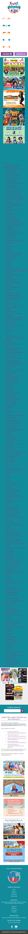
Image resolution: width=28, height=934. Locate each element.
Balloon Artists (10, 395)
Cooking (8, 476)
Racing (8, 607)
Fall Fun (8, 647)
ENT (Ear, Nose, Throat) (13, 358)
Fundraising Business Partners (15, 222)
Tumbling (8, 629)
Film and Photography (13, 491)
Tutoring (8, 212)
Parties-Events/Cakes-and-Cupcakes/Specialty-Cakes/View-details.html (17, 732)
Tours (7, 332)
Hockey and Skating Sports (14, 590)
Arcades (8, 244)
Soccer (8, 619)
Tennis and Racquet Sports (14, 627)
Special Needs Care (12, 383)
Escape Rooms (10, 259)
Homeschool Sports (12, 592)
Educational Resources (13, 175)
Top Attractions (10, 330)
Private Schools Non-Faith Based (16, 200)
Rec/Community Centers (13, 305)
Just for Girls (10, 499)
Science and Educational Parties (16, 452)
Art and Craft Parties (12, 393)
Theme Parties (10, 460)
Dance (8, 480)
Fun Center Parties (12, 425)
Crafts (8, 478)
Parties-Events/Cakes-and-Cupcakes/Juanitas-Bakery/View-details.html (17, 735)
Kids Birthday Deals (12, 432)
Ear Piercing (9, 550)
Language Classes (12, 501)
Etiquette (8, 487)
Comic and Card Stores (13, 541)
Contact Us (14, 892)
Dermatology (10, 356)
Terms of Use (14, 894)
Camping (8, 250)
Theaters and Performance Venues (14, 327)
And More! (14, 911)
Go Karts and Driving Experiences (16, 271)
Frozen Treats (10, 554)
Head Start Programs (12, 177)
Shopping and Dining (9, 531)
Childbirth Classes (11, 350)
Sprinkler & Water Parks (13, 320)
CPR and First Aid (11, 354)
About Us (14, 891)
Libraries (8, 285)
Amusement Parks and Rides (15, 240)
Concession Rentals (12, 411)
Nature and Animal (12, 507)
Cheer (8, 576)
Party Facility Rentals (12, 440)
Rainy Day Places (11, 303)
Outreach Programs (12, 509)
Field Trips (9, 261)
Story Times (9, 521)
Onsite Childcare (11, 187)
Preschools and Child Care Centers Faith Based (14, 190)
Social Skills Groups (12, 230)
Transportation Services (13, 210)
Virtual (8, 527)
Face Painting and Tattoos (14, 419)
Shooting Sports (11, 613)
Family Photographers (13, 220)
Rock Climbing (10, 609)
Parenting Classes (11, 511)
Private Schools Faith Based (15, 197)
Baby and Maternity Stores (14, 533)
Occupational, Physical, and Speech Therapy (14, 371)
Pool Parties (9, 448)
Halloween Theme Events (14, 651)
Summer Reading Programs (15, 525)
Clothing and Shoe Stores (14, 539)
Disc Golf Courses (11, 257)
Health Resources (9, 342)
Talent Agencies (11, 236)
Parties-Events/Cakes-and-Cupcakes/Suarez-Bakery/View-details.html (17, 738)
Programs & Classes (9, 462)
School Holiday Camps (13, 165)
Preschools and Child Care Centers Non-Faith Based (14, 194)
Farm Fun (9, 649)
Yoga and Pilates (11, 637)
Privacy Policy (14, 896)
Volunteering (10, 529)
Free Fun (8, 265)
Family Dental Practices (13, 362)
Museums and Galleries (13, 293)
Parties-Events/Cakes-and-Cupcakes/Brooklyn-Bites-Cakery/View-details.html (16, 746)
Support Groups (11, 234)
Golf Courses (10, 273)
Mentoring (9, 503)
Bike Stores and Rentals (13, 535)
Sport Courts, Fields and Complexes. (13, 314)
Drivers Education (11, 485)
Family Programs (11, 489)
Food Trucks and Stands (13, 423)
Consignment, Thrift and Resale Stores (16, 545)
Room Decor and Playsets (14, 560)
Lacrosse (9, 597)
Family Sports (10, 580)
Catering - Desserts (12, 403)
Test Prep (9, 208)
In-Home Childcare (12, 181)
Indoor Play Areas (11, 281)
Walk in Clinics (10, 387)
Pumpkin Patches (11, 660)
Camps (5, 163)
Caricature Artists (11, 401)
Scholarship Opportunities (14, 204)
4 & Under (9, 464)
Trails (7, 334)
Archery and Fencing (12, 570)
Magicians (9, 434)
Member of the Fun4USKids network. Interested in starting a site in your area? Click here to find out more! (14, 902)
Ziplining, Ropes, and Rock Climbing (14, 339)
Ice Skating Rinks (11, 653)
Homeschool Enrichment (13, 497)
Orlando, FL (14, 908)
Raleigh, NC (14, 906)
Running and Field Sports (14, 611)
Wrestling (9, 635)
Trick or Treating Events (13, 664)
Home (14, 889)
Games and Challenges (13, 269)
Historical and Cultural (13, 495)
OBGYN (8, 368)
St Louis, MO (14, 910)
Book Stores (10, 537)
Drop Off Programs (12, 173)
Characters (9, 407)
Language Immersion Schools (15, 183)
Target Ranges (10, 324)
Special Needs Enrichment (14, 517)
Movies (8, 291)
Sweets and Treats (12, 564)
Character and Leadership (14, 470)
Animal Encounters (12, 242)
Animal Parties (10, 391)
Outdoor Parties (11, 438)
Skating (8, 309)
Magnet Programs (11, 185)
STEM (8, 519)
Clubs (7, 474)
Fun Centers (10, 267)
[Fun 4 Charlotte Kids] (14, 7)
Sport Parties (10, 458)
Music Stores (10, 558)
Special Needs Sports (13, 621)
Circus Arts (9, 472)
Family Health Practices (13, 364)
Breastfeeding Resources (14, 348)
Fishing (8, 263)
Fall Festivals (10, 645)
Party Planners (10, 442)
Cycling (8, 578)
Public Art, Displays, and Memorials (13, 300)
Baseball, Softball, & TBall (14, 572)
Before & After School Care (14, 169)
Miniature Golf (10, 289)
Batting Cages (10, 246)
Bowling (8, 248)
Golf (7, 584)
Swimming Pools (11, 322)
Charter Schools (11, 171)
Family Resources (9, 216)
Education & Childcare (10, 167)
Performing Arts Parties (13, 444)
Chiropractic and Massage (14, 352)
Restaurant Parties (12, 450)
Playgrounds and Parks (13, 297)
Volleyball (9, 631)
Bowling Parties (11, 397)
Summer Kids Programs (13, 523)
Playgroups (9, 228)
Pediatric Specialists (12, 379)
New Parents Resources (13, 226)
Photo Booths (10, 446)
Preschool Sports (11, 605)
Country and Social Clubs (14, 252)
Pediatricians (10, 381)
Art (7, 466)
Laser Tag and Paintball (13, 283)
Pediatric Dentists (11, 377)
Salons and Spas (11, 307)
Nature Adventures (12, 295)
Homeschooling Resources (14, 224)
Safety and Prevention (13, 513)
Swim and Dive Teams (13, 623)
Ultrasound (9, 385)
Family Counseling (11, 360)
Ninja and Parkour (11, 603)
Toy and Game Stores (13, 566)
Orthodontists (10, 375)
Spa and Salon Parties (13, 454)
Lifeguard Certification (13, 599)
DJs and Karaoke (11, 417)
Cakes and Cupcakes (12, 399)
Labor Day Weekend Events (15, 656)
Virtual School (10, 214)
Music (7, 505)
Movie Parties (10, 436)
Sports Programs (8, 568)
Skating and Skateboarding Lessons (14, 616)
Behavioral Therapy (12, 344)
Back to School (10, 643)
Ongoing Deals (10, 658)
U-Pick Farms (10, 666)
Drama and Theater (12, 482)
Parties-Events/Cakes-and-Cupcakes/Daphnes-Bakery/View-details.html (17, 742)
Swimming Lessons (12, 625)
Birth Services (10, 346)
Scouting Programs (12, 515)
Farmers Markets (11, 552)
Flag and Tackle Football (13, 582)
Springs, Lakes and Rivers (14, 318)
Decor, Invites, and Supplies (15, 415)
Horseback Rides (11, 279)
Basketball (9, 574)
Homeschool (10, 179)
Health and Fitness (12, 588)
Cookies (8, 413)
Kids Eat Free (10, 556)
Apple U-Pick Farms (12, 641)
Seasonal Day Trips (12, 662)
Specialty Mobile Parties (13, 456)
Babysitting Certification (13, 468)
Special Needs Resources (14, 232)
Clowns (8, 409)
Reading (8, 201)
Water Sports (10, 633)
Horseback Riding (11, 594)
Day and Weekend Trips (13, 254)
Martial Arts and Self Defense (15, 601)
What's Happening (9, 639)
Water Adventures (11, 336)
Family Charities (11, 218)
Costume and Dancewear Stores (16, 548)
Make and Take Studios (13, 287)
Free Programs (10, 493)
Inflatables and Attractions (14, 430)
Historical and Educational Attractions (14, 276)
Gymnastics (9, 586)
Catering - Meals (11, 405)
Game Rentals (10, 428)
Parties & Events (8, 389)
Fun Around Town (8, 238)
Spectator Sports (11, 311)
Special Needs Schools (13, 206)
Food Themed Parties (13, 421)
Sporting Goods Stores (13, 562)
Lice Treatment (10, 366)
